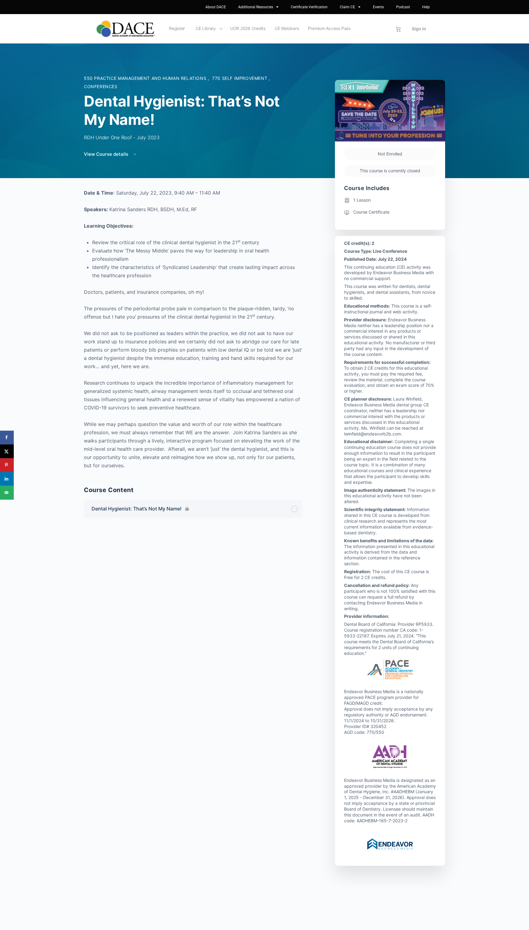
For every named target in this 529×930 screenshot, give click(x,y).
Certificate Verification (309, 7)
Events (378, 7)
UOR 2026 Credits (247, 28)
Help (426, 7)
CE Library (206, 28)
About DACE (215, 7)
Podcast (403, 7)
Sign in (419, 28)
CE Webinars (287, 28)
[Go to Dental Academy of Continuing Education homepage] (125, 28)
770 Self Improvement (240, 78)
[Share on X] (7, 451)
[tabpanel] (193, 329)
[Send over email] (7, 492)
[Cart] (398, 28)
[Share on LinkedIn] (7, 479)
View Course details (106, 154)
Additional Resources (255, 7)
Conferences (101, 86)
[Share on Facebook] (7, 437)
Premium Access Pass (329, 28)
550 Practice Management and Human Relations (146, 78)
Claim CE (347, 7)
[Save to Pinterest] (7, 465)
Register (177, 28)
